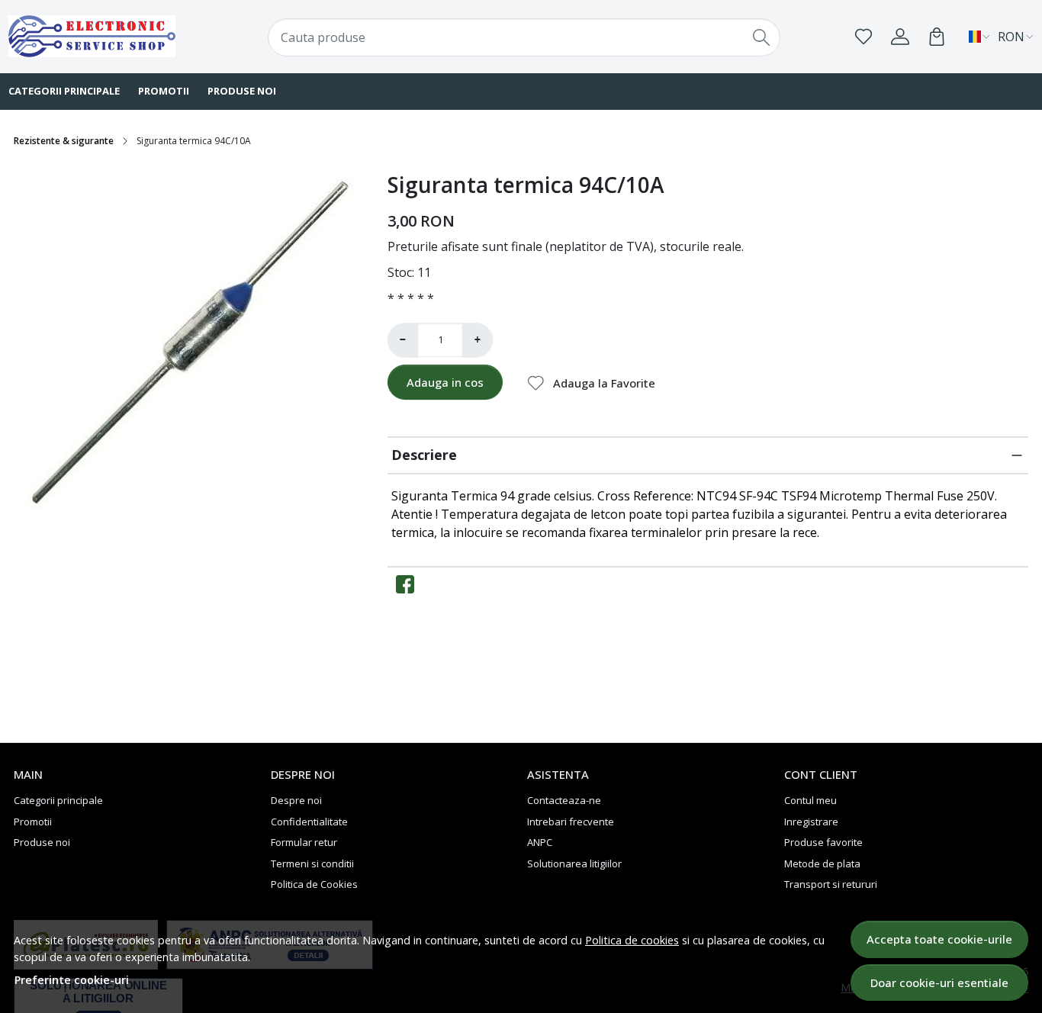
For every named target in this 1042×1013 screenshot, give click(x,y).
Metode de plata (822, 863)
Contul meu (810, 800)
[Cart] (937, 36)
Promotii (163, 91)
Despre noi (296, 800)
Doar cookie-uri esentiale (939, 982)
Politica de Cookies (314, 884)
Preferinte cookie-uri (71, 980)
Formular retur (304, 842)
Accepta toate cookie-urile (939, 939)
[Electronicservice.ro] (100, 36)
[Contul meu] (900, 36)
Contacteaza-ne (564, 800)
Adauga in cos (445, 382)
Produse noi (241, 91)
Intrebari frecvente (570, 821)
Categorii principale (58, 800)
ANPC (539, 842)
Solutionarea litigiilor (574, 863)
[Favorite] (863, 36)
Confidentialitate (309, 821)
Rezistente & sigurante (64, 140)
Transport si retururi (830, 884)
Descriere (424, 454)
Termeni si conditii (312, 863)
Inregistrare (811, 821)
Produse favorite (823, 842)
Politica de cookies (632, 940)
